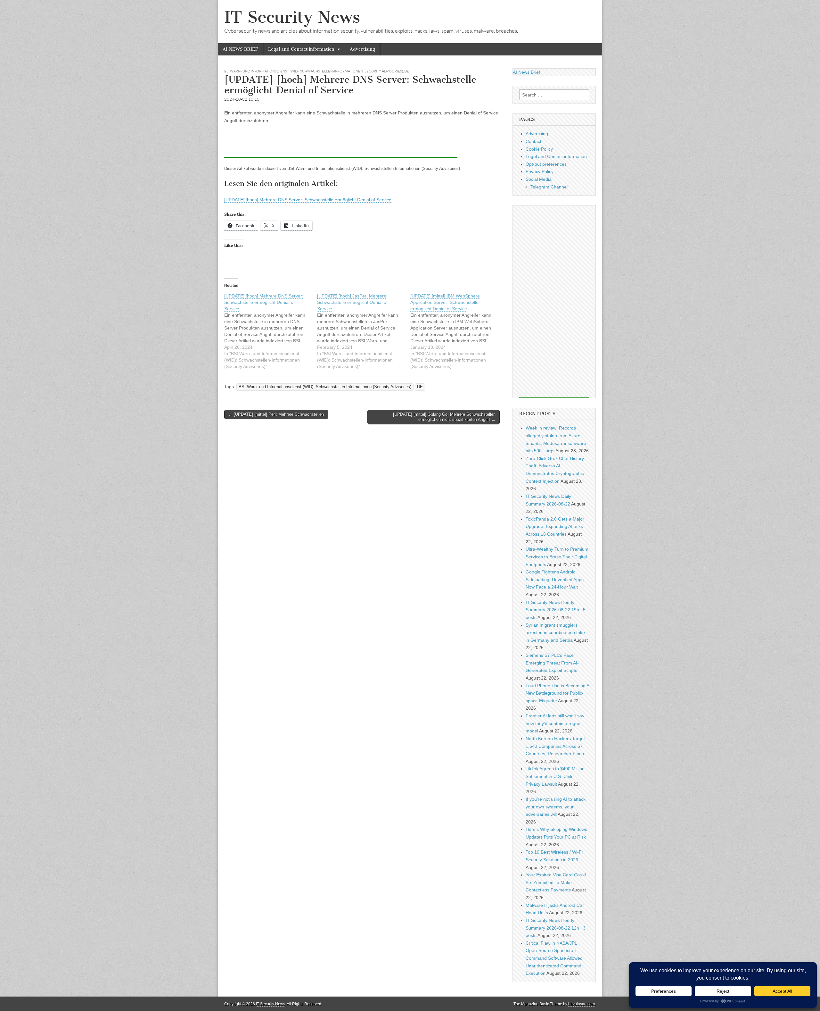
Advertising (362, 49)
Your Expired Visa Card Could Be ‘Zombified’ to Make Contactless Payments (556, 882)
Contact (533, 141)
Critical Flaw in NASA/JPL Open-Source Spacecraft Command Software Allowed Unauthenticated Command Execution (554, 958)
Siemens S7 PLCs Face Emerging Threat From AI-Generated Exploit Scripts (552, 663)
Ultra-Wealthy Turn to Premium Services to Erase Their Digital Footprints (557, 557)
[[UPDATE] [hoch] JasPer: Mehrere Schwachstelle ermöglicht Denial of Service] (363, 331)
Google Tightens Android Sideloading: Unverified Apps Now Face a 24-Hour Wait (555, 579)
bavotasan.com (581, 1004)
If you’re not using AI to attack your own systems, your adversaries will (556, 807)
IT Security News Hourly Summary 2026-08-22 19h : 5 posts (556, 610)
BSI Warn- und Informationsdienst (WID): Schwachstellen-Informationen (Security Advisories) (313, 71)
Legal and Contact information (301, 49)
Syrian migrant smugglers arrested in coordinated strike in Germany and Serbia (555, 632)
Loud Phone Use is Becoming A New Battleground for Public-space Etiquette (557, 693)
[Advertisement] (340, 143)
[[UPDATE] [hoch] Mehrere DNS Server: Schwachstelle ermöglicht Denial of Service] (270, 331)
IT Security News (292, 17)
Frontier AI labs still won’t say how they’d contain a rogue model (555, 723)
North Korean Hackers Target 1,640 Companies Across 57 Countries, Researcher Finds (555, 746)
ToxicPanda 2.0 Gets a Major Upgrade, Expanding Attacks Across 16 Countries (555, 526)
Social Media (539, 179)
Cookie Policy (539, 149)
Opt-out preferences (546, 164)
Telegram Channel (549, 186)
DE (406, 71)
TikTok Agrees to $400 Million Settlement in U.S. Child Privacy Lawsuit (555, 776)
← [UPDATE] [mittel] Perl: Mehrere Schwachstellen (276, 414)
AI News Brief (526, 72)
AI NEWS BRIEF (240, 49)
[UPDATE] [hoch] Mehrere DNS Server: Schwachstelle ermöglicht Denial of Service (307, 199)
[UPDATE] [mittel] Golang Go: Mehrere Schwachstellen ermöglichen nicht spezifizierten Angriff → (444, 417)
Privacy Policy (540, 171)
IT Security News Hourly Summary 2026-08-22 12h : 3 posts (556, 928)
